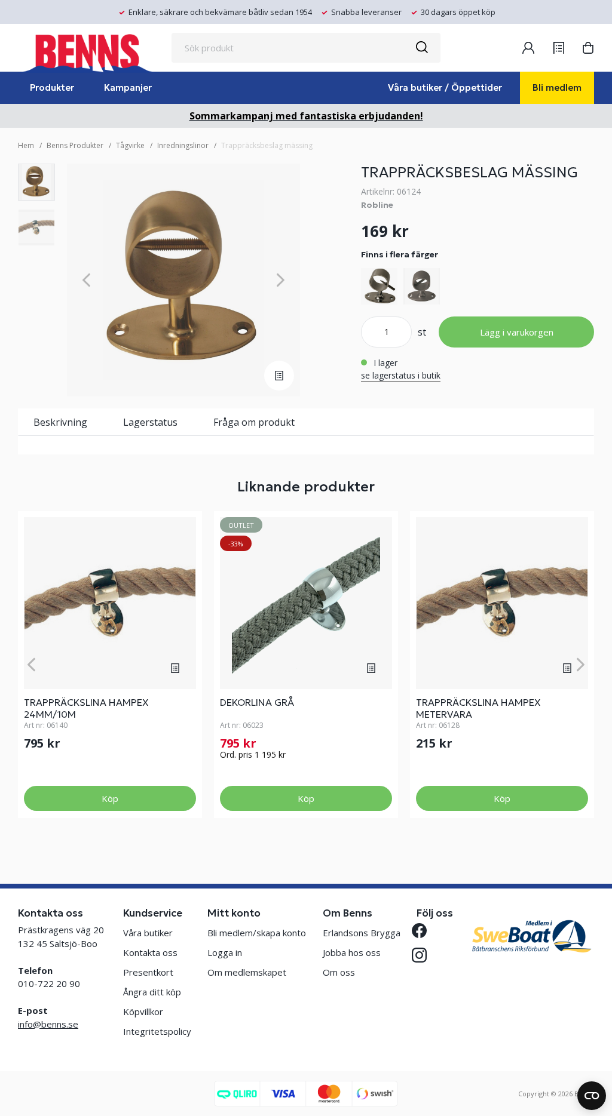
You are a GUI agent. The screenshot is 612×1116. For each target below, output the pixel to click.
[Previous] (86, 280)
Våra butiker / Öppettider (445, 87)
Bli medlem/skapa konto (256, 933)
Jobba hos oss (352, 952)
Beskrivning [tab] (60, 422)
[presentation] (36, 182)
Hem (26, 145)
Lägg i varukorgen (516, 332)
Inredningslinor (183, 145)
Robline (377, 204)
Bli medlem (557, 87)
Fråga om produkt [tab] (254, 422)
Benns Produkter (75, 145)
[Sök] (421, 48)
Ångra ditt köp (152, 992)
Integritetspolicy (157, 1031)
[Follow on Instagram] (424, 955)
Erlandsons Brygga (361, 933)
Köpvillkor (143, 1011)
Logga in (224, 952)
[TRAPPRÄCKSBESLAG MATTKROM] (421, 286)
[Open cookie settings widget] (591, 1095)
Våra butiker (148, 933)
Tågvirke (130, 145)
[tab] (36, 182)
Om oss (339, 972)
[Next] (280, 280)
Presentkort (148, 972)
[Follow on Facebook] (424, 930)
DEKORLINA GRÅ (257, 702)
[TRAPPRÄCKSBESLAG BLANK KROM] (379, 286)
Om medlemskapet (246, 972)
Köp (110, 798)
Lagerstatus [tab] (150, 422)
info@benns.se (48, 1024)
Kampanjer (128, 87)
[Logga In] (528, 48)
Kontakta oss (150, 952)
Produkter (52, 87)
